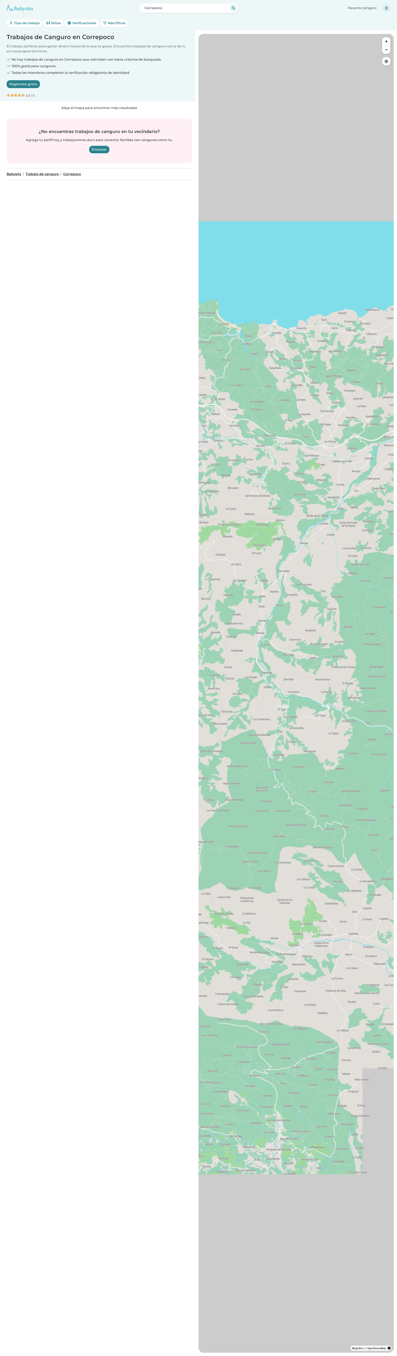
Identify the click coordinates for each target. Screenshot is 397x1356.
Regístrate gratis (23, 84)
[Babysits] (20, 8)
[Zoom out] (386, 50)
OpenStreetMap (376, 1348)
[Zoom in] (386, 41)
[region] (296, 693)
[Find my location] (386, 61)
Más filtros (116, 23)
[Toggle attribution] (389, 1348)
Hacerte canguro (362, 8)
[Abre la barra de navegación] (386, 8)
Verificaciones (83, 23)
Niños (55, 23)
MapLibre (357, 1348)
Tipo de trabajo (26, 23)
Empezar (99, 149)
